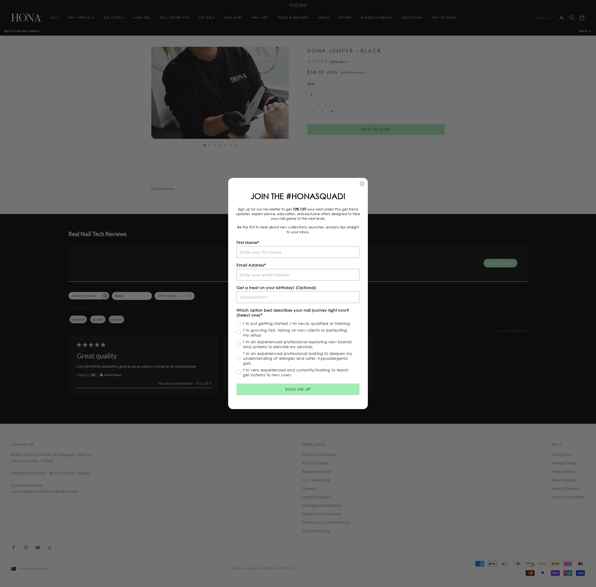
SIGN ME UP (298, 389)
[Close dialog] (362, 183)
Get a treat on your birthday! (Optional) (276, 287)
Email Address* (251, 265)
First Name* (248, 242)
